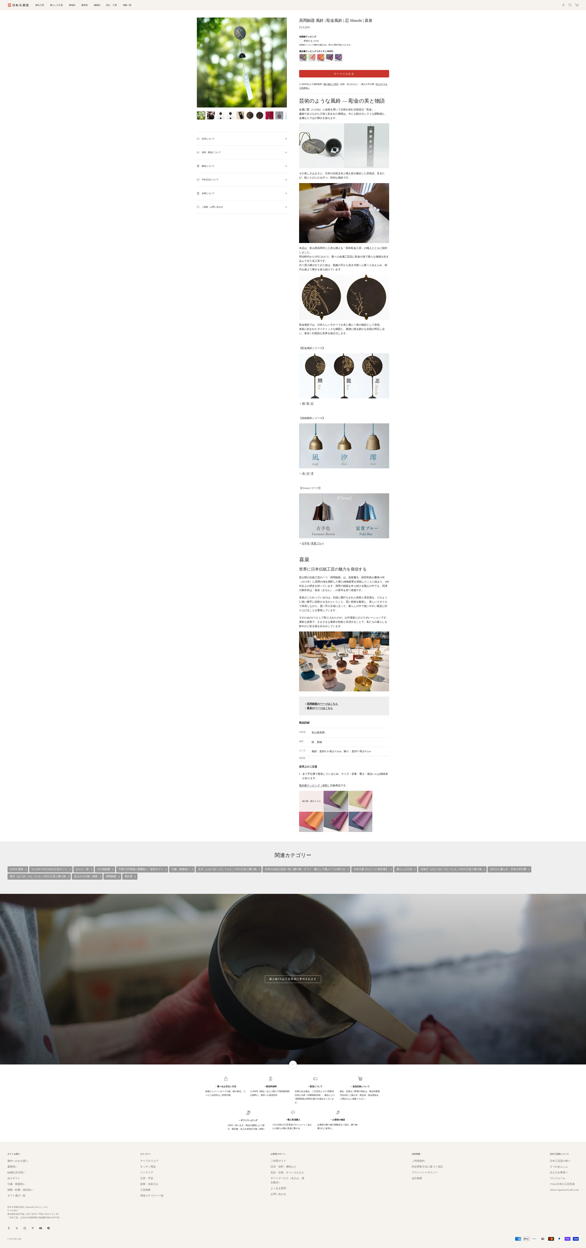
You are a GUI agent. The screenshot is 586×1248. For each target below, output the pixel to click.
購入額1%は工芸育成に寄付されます (293, 979)
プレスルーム (557, 1178)
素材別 (84, 5)
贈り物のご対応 (331, 84)
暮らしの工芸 (56, 5)
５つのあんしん (559, 1166)
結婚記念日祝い (16, 1172)
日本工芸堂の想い (560, 1160)
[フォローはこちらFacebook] (8, 1228)
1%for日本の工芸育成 (562, 1184)
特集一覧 (127, 5)
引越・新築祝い (16, 1184)
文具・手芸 (146, 1178)
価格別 (97, 5)
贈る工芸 (40, 5)
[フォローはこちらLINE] (48, 1228)
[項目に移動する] (201, 115)
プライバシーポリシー (425, 1172)
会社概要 (417, 1178)
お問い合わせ (278, 1194)
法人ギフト (13, 1178)
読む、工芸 (111, 5)
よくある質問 (278, 1188)
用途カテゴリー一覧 (152, 1195)
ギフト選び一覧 (16, 1195)
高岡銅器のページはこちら (322, 703)
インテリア (146, 1172)
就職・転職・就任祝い (20, 1189)
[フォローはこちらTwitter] (16, 1228)
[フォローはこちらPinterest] (32, 1228)
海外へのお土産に (17, 1160)
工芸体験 (145, 1189)
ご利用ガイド (278, 1160)
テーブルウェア (149, 1160)
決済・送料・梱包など (284, 1166)
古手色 (305, 543)
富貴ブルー (317, 543)
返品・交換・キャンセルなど (287, 1172)
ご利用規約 (418, 1160)
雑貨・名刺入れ (149, 1184)
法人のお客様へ (559, 1172)
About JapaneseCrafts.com (564, 1189)
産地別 (72, 5)
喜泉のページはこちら (320, 708)
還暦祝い (12, 1166)
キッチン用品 (148, 1166)
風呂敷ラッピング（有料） (314, 785)
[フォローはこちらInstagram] (24, 1228)
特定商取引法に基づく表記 (427, 1166)
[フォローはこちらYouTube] (40, 1228)
